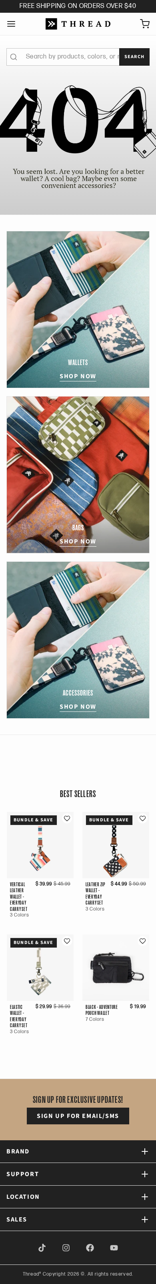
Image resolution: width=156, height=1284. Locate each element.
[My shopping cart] (142, 24)
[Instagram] (66, 1248)
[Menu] (14, 24)
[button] (67, 818)
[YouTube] (114, 1248)
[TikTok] (42, 1248)
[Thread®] (78, 24)
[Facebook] (90, 1248)
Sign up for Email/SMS (78, 1116)
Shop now (78, 376)
